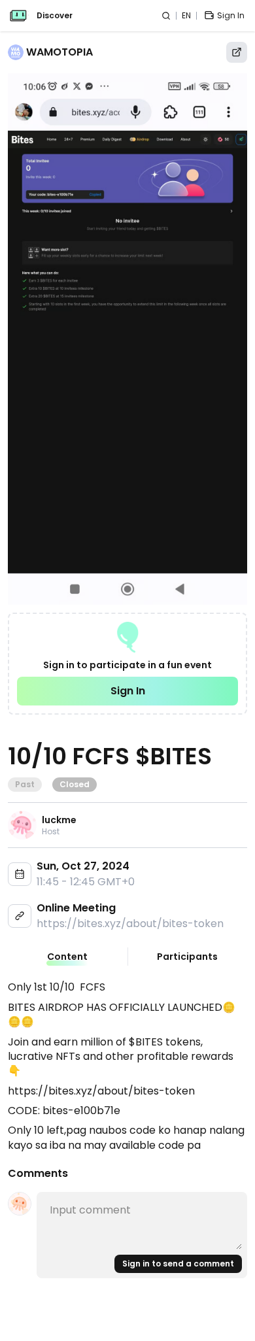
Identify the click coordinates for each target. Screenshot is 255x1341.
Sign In (127, 690)
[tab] (68, 956)
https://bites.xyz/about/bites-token (130, 923)
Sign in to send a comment (178, 1263)
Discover (55, 15)
